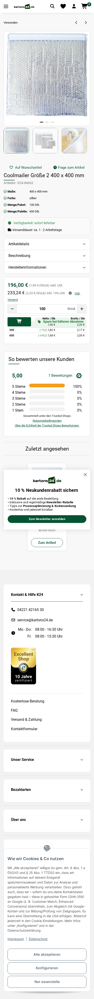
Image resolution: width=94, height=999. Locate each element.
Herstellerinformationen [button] (27, 267)
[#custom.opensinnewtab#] (23, 665)
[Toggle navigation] (6, 6)
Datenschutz (38, 939)
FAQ (14, 710)
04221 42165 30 (30, 610)
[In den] (19, 321)
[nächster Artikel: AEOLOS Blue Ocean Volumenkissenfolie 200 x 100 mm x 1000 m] (85, 22)
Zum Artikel (47, 543)
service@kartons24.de (35, 620)
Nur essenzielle (47, 982)
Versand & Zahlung (26, 719)
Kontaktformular (24, 729)
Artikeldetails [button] (18, 244)
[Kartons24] (24, 6)
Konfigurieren (47, 968)
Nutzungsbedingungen (47, 420)
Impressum (16, 939)
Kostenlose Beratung (27, 701)
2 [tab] (47, 122)
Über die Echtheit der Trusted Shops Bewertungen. (47, 425)
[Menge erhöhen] (81, 309)
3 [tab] (52, 122)
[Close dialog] (85, 474)
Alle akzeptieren (47, 954)
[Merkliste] (63, 6)
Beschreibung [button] (19, 255)
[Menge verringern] (12, 309)
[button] (74, 6)
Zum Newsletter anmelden (47, 519)
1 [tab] (41, 122)
